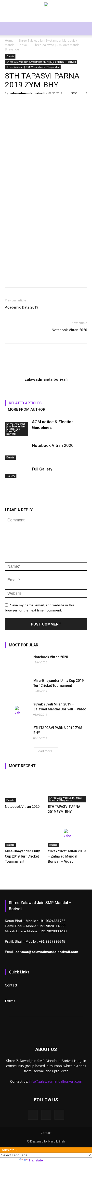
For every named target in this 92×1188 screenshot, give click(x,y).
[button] (85, 28)
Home (9, 40)
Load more (44, 751)
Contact (11, 985)
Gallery (10, 476)
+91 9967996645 (52, 941)
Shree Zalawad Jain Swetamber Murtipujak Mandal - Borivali (41, 61)
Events (10, 56)
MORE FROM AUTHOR (26, 409)
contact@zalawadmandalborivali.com (46, 952)
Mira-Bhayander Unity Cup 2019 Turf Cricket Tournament (22, 856)
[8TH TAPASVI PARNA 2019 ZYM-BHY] (17, 734)
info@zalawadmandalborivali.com (55, 1081)
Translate (35, 1160)
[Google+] (46, 1115)
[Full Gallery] (17, 472)
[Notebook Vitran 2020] (17, 451)
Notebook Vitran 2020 (69, 330)
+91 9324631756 (52, 921)
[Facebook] (33, 1115)
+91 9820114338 (52, 926)
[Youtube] (59, 1115)
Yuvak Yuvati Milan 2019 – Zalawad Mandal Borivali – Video (67, 856)
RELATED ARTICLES (25, 403)
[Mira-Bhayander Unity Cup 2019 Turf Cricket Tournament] (17, 686)
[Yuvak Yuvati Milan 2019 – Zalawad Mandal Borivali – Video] (17, 710)
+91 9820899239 (53, 931)
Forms (10, 1001)
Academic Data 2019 (21, 307)
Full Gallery (42, 469)
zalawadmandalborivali (27, 93)
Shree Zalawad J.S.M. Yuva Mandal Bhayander (32, 67)
